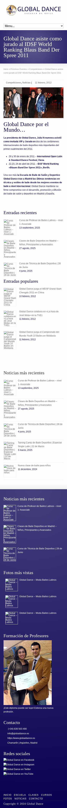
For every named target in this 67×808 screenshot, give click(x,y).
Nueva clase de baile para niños (34, 465)
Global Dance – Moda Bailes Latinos (37, 580)
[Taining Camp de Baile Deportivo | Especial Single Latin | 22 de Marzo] (10, 451)
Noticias (26, 82)
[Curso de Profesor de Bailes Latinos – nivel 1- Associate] (10, 227)
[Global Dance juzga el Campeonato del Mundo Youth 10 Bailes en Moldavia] (10, 340)
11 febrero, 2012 (43, 82)
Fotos (8, 798)
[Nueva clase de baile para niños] (10, 470)
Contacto (36, 798)
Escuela (20, 795)
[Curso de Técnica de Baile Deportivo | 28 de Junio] (10, 269)
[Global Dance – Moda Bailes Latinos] (11, 585)
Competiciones (13, 82)
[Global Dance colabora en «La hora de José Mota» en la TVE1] (10, 318)
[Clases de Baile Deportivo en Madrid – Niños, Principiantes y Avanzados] (10, 249)
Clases (33, 795)
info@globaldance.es (18, 733)
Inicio (7, 795)
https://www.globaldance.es (21, 738)
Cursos (46, 795)
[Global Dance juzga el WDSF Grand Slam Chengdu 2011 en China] (10, 297)
